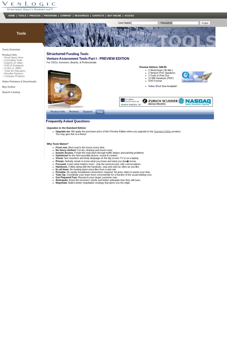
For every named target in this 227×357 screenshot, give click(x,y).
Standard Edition (163, 131)
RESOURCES (82, 15)
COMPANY (65, 15)
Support (87, 111)
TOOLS (22, 15)
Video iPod (154, 86)
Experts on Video (13, 62)
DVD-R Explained (13, 65)
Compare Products (14, 76)
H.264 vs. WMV (12, 68)
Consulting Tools (13, 60)
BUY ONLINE (114, 15)
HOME (11, 15)
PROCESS (35, 15)
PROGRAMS (50, 15)
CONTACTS (98, 15)
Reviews (74, 111)
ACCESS (129, 15)
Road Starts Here (13, 57)
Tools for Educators (14, 70)
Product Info (58, 111)
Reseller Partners (13, 73)
